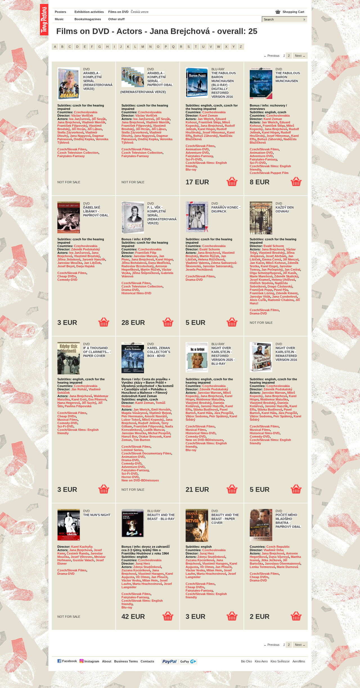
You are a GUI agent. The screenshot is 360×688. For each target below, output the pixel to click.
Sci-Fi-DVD (194, 159)
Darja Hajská (85, 266)
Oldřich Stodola (261, 283)
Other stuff (116, 19)
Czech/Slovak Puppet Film (269, 173)
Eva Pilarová (97, 399)
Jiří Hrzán (78, 129)
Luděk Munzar (153, 429)
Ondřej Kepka (84, 139)
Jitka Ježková (271, 560)
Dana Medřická (159, 262)
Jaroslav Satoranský (217, 266)
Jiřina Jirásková (68, 259)
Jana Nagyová (80, 135)
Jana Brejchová (68, 122)
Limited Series (132, 450)
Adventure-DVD (197, 152)
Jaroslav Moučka (69, 262)
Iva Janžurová (79, 119)
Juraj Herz (142, 563)
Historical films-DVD (136, 293)
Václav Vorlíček (82, 115)
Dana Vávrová (279, 556)
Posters (60, 11)
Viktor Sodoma (197, 416)
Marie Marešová (261, 276)
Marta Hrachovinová (147, 583)
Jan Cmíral (292, 269)
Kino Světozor (280, 661)
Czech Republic (278, 546)
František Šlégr (209, 122)
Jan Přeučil (159, 577)
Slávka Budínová (205, 409)
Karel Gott (79, 399)
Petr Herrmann (132, 416)
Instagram (91, 661)
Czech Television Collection (77, 152)
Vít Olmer (142, 577)
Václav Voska (131, 580)
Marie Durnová (287, 567)
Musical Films (67, 419)
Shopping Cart (293, 11)
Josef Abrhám (276, 256)
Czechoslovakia (85, 112)
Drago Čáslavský (279, 286)
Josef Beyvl (66, 266)
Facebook (69, 661)
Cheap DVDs (66, 276)
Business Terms (126, 661)
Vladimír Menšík (93, 122)
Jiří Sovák (98, 119)
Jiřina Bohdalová (134, 262)
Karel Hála (204, 413)
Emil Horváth (160, 409)
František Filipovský (72, 125)
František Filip (145, 252)
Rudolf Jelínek (148, 423)
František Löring (262, 293)
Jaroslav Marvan (145, 256)
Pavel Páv (281, 289)
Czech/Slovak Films (71, 149)
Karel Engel (269, 266)
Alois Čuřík (258, 300)
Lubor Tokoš (131, 419)
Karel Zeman (208, 115)
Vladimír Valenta (197, 262)
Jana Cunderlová (284, 296)
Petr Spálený (218, 416)
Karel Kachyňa (82, 546)
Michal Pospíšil (159, 433)
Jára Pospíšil (223, 413)
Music (59, 19)
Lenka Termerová (262, 567)
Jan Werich (205, 119)
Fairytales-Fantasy (71, 156)
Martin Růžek (150, 269)
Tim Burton (141, 440)
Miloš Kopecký (153, 419)
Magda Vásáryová (134, 413)
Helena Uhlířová (283, 279)
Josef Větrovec (82, 556)
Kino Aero (261, 661)
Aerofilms (298, 661)
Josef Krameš (260, 279)
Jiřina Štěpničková (145, 273)
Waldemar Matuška (210, 399)
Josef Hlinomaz (213, 132)
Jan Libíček (92, 262)
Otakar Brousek (150, 436)
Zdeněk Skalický (286, 276)
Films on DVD (118, 11)
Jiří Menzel (290, 259)
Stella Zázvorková (70, 132)
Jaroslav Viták (260, 296)
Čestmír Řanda (78, 553)
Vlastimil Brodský (87, 256)
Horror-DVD (130, 477)
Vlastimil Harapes (151, 573)
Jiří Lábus (94, 129)
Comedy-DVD (67, 279)
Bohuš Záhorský (205, 135)
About (106, 661)
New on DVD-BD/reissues (140, 480)
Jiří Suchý (89, 402)
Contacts (147, 661)
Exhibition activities (89, 11)
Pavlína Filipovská (78, 406)
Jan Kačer (257, 262)
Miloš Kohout (276, 262)
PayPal (179, 661)
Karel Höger (206, 129)
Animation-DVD (197, 149)
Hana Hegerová (68, 402)
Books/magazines (88, 19)
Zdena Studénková (147, 567)
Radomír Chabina (281, 300)
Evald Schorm (209, 249)
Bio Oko (246, 661)
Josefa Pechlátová (199, 269)
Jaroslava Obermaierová (282, 563)
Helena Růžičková (211, 259)
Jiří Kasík (289, 273)
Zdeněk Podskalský (85, 249)
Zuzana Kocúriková (136, 570)
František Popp (261, 289)
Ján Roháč (79, 389)
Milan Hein (150, 580)
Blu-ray (191, 169)
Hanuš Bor (129, 436)
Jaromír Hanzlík (93, 259)
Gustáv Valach (83, 560)
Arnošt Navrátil (156, 416)
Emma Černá (271, 259)
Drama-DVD (130, 289)
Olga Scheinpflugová (265, 273)
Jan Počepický (272, 269)
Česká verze (139, 11)
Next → (300, 55)
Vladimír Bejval (160, 413)
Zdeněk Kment (287, 293)
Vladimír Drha (274, 550)
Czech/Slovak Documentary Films (146, 453)
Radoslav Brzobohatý (138, 266)
